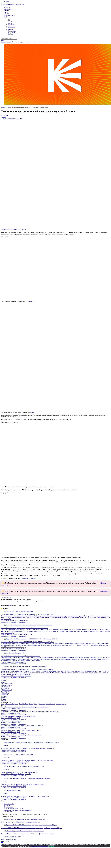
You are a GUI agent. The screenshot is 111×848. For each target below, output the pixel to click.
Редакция (3, 117)
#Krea (20, 704)
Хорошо (51, 846)
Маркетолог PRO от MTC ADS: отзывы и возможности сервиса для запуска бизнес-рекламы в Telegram (31, 828)
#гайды (64, 704)
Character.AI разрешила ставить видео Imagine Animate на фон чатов (21, 735)
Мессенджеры (12, 27)
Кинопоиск (7, 597)
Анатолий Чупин (6, 676)
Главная (3, 42)
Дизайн (10, 21)
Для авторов (7, 805)
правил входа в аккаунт (28, 578)
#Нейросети (14, 704)
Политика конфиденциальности (13, 808)
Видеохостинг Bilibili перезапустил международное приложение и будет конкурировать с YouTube (30, 711)
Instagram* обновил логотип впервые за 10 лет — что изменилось (20, 656)
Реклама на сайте (9, 15)
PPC (9, 18)
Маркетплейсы (12, 26)
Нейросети (7, 9)
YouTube (6, 757)
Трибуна (10, 34)
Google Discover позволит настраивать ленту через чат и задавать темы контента (24, 707)
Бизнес (6, 10)
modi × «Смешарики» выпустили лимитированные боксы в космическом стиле (24, 628)
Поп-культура (12, 31)
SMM (5, 12)
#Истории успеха (44, 704)
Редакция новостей (6, 634)
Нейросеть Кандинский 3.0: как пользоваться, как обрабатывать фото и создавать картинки (28, 834)
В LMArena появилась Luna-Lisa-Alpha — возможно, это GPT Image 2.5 (22, 725)
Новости (6, 7)
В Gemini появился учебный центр (11, 721)
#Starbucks (52, 704)
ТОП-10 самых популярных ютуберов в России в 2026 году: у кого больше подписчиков (27, 614)
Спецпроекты (8, 811)
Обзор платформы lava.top (8, 839)
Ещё (5, 17)
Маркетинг (11, 24)
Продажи (10, 29)
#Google (36, 704)
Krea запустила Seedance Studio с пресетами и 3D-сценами (18, 716)
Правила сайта (8, 807)
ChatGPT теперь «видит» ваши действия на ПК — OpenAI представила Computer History (27, 669)
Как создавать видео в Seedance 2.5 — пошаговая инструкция (19, 772)
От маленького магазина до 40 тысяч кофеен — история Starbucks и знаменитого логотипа (27, 748)
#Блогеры (58, 704)
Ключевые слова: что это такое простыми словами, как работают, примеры (23, 784)
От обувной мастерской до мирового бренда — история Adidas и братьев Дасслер (25, 796)
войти (10, 605)
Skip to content (5, 1)
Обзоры (6, 13)
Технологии (11, 32)
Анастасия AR (5, 620)
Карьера (10, 23)
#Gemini (31, 704)
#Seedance (25, 704)
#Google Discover (6, 704)
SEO (9, 20)
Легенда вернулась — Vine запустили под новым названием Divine (20, 730)
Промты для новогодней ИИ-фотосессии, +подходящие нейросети (20, 822)
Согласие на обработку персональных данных (17, 810)
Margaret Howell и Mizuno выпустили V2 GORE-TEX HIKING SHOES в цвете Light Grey (27, 642)
